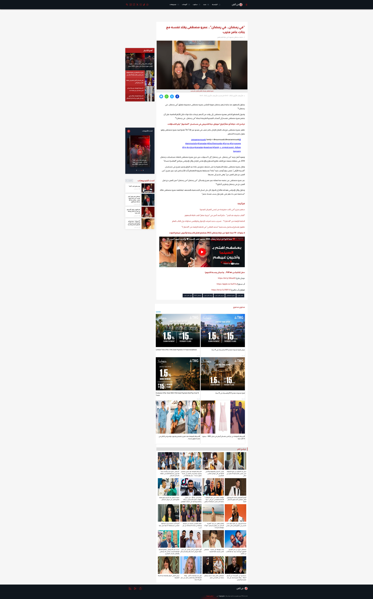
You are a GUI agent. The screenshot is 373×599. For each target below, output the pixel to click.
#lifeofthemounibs (214, 143)
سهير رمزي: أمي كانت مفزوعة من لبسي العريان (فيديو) (222, 209)
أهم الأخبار (148, 50)
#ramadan (198, 147)
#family (216, 147)
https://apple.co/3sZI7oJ (227, 284)
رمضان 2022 (197, 295)
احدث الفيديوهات (141, 180)
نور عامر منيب (188, 295)
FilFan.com (244, 596)
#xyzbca (190, 147)
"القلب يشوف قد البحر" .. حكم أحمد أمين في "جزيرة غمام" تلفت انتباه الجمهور (214, 215)
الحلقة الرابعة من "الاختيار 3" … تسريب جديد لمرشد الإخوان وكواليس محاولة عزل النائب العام (208, 221)
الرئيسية (215, 4)
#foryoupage (235, 143)
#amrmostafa (191, 143)
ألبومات (184, 4)
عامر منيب (240, 295)
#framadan (202, 143)
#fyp (184, 147)
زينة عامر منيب (208, 295)
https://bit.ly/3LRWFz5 (221, 290)
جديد (205, 4)
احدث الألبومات (147, 131)
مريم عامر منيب (219, 295)
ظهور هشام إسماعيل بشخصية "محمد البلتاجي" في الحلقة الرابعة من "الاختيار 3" (213, 227)
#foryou (226, 143)
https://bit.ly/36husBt (227, 278)
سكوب (195, 4)
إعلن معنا (210, 596)
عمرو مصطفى (230, 295)
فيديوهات (173, 4)
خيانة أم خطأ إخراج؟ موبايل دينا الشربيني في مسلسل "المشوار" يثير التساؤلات (201, 124)
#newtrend (208, 147)
